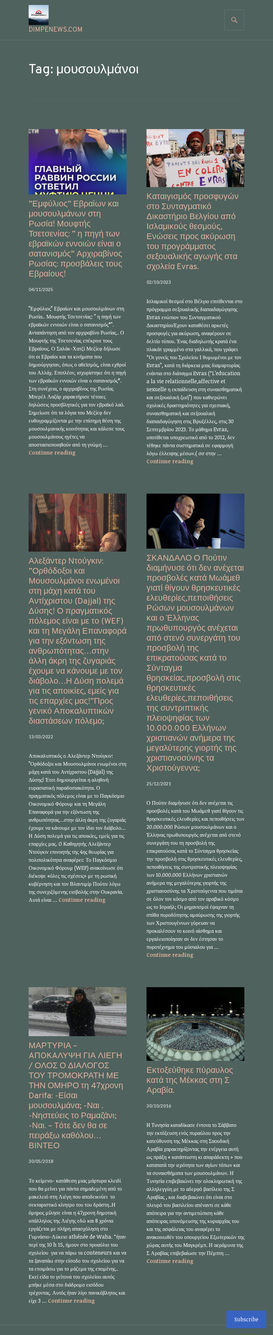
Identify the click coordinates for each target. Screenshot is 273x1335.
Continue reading (52, 452)
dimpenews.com (56, 30)
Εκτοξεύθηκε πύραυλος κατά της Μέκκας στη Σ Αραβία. (189, 1081)
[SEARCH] (234, 20)
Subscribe (246, 1319)
